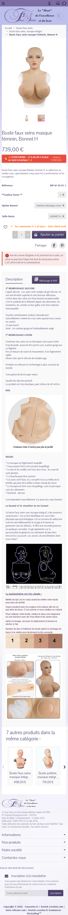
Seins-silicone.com (16, 910)
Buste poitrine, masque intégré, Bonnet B (48, 777)
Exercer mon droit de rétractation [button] (17, 867)
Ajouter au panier (52, 234)
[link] (54, 245)
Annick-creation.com (52, 906)
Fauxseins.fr (31, 906)
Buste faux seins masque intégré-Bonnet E (20, 777)
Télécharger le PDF (45, 279)
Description (14, 279)
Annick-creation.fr (38, 910)
